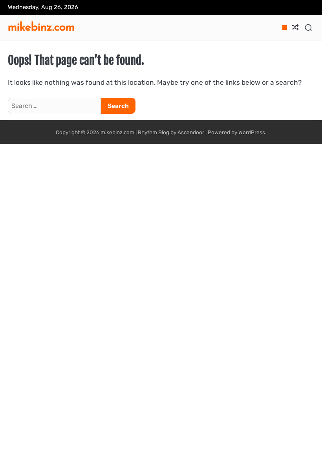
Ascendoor (190, 132)
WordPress (251, 132)
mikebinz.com (41, 26)
